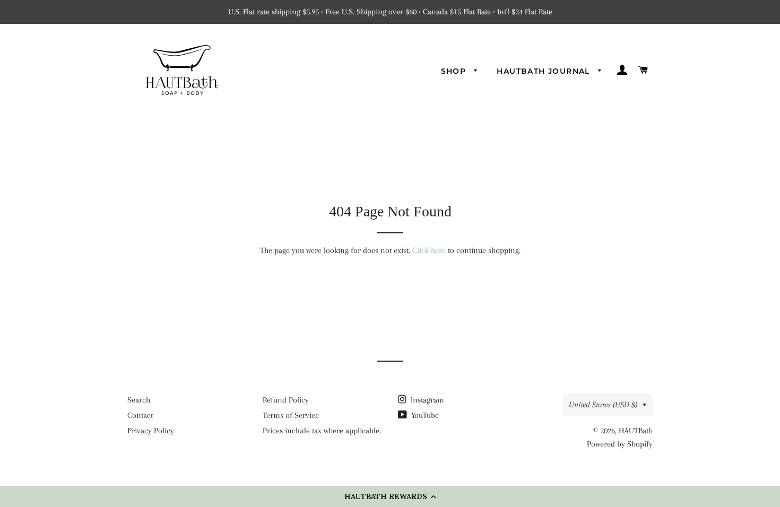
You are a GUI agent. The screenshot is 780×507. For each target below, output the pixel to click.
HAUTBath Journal (545, 71)
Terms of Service (291, 415)
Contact (140, 415)
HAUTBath (636, 430)
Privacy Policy (150, 430)
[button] (390, 496)
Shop (455, 71)
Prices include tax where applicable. (322, 430)
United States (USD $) (603, 404)
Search (138, 400)
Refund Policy (286, 400)
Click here (429, 250)
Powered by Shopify (620, 444)
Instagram (426, 400)
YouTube (424, 415)
